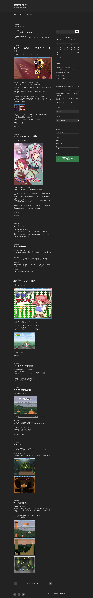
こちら (22, 26)
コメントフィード (60, 146)
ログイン (58, 140)
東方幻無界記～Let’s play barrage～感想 (65, 70)
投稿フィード (59, 143)
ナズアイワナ (19, 444)
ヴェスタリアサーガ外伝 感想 (63, 67)
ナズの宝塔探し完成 (22, 390)
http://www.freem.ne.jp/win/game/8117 (28, 417)
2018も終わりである (60, 78)
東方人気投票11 (20, 246)
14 (37, 584)
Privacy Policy (28, 14)
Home (15, 14)
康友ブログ (20, 5)
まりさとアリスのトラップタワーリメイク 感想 (67, 93)
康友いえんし (75, 86)
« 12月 (60, 57)
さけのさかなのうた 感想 (25, 136)
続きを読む (16, 126)
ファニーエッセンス (60, 132)
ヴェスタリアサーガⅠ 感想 (62, 72)
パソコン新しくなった (23, 32)
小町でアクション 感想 (24, 281)
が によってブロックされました (68, 159)
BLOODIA (58, 129)
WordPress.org (59, 148)
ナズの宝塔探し (20, 503)
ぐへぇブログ (19, 226)
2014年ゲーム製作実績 (23, 366)
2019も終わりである (60, 75)
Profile (20, 14)
